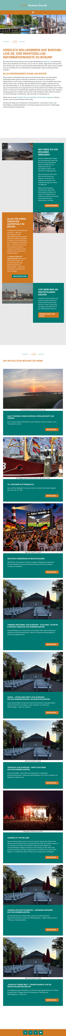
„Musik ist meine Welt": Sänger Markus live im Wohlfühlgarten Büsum (29, 985)
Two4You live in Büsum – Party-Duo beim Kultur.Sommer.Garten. (26, 768)
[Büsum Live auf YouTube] (41, 1032)
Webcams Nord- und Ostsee (47, 315)
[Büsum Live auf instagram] (30, 1032)
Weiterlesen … (52, 430)
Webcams (47, 62)
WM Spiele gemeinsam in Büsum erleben (26, 558)
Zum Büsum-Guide (20, 276)
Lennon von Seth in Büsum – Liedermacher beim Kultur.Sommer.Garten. (30, 911)
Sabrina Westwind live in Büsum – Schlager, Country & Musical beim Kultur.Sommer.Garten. (32, 626)
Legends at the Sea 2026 (18, 838)
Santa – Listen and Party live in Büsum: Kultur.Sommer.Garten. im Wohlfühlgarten (28, 698)
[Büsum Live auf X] (35, 1032)
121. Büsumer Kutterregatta (20, 484)
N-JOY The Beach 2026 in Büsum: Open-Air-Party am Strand (30, 417)
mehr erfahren (51, 206)
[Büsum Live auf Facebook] (25, 1032)
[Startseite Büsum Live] (23, 5)
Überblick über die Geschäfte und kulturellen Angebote (35, 97)
